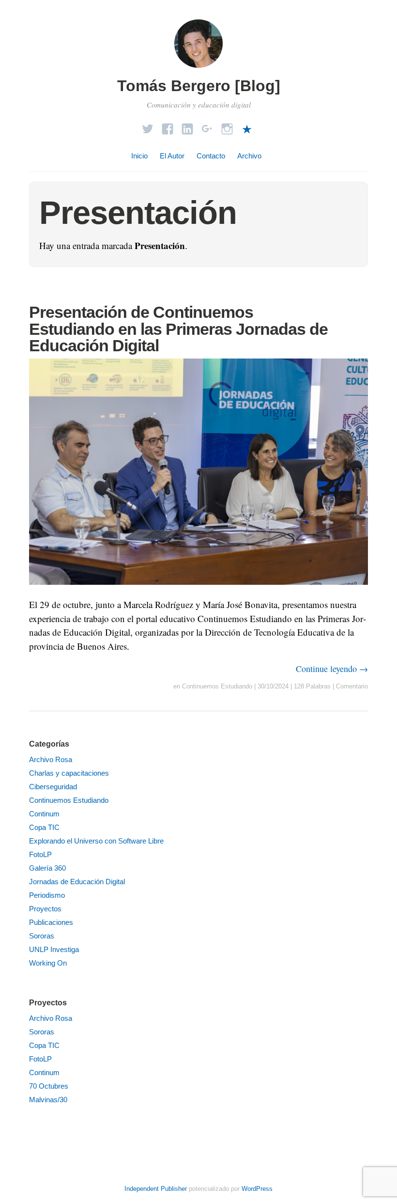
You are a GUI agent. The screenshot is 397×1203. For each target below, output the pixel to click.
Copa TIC (44, 827)
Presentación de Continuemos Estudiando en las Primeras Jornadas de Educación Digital (178, 328)
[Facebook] (167, 126)
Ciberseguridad (53, 786)
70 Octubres (48, 1086)
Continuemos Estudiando (217, 686)
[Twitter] (147, 126)
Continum (44, 814)
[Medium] (247, 126)
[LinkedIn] (187, 126)
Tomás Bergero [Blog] (198, 85)
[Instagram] (227, 126)
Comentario (352, 686)
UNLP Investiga (54, 949)
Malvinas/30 (48, 1099)
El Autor (172, 156)
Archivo (249, 156)
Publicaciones (51, 922)
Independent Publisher (155, 1188)
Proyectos (45, 909)
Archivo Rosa (50, 759)
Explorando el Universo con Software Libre (96, 841)
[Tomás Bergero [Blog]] (198, 69)
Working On (48, 963)
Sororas (41, 936)
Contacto (211, 156)
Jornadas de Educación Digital (77, 881)
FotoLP (40, 854)
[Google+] (207, 126)
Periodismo (47, 895)
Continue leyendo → (332, 668)
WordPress (257, 1188)
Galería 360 (47, 868)
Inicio (139, 156)
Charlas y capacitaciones (69, 773)
